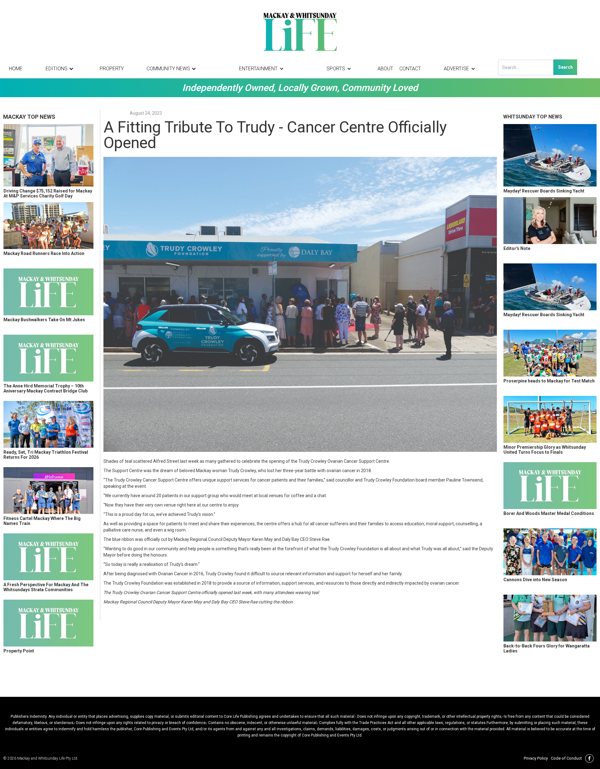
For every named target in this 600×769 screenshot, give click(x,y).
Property (112, 69)
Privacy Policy (536, 758)
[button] (61, 68)
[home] (300, 31)
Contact (410, 69)
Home (15, 69)
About (385, 69)
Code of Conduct (566, 758)
